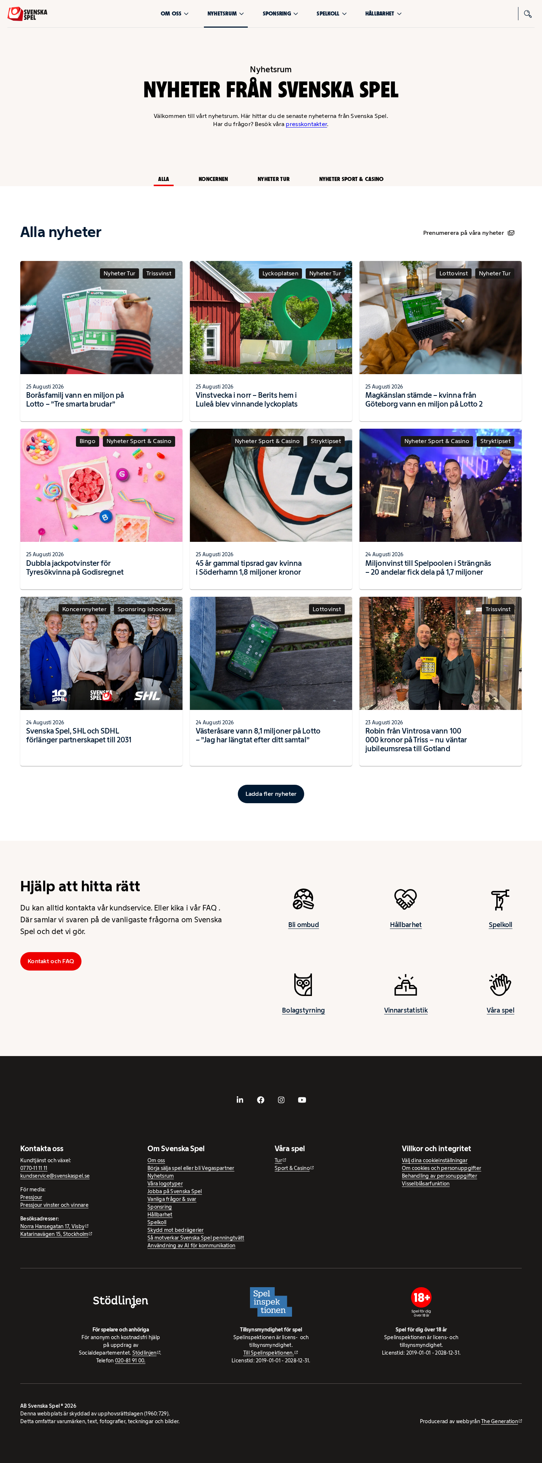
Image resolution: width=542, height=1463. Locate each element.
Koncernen (213, 178)
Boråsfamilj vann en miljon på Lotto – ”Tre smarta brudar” (75, 399)
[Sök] (528, 13)
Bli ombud (303, 925)
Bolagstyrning (303, 1010)
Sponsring (277, 13)
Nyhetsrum (222, 13)
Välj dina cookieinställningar (435, 1160)
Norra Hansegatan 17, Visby (52, 1226)
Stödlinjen (144, 1352)
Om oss (171, 13)
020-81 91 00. (130, 1360)
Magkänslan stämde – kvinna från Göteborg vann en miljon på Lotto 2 (424, 399)
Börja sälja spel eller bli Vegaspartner (190, 1168)
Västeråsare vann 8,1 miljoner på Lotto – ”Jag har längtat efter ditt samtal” (258, 735)
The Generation (499, 1421)
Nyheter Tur (273, 178)
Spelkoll (328, 13)
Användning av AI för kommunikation (191, 1245)
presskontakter (306, 124)
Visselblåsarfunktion (425, 1183)
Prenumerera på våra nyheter (463, 232)
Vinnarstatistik (406, 1010)
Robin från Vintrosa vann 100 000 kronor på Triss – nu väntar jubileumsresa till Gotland (416, 740)
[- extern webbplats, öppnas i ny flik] (240, 1100)
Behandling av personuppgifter (439, 1176)
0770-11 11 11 (34, 1168)
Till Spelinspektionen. (268, 1352)
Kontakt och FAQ (51, 961)
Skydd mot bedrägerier (175, 1230)
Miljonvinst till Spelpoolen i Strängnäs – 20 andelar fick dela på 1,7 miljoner (428, 568)
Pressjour (31, 1197)
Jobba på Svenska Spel (174, 1191)
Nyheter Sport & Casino (351, 178)
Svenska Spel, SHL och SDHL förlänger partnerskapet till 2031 (78, 735)
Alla (163, 178)
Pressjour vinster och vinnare (54, 1205)
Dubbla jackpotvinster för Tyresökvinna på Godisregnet (75, 568)
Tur (278, 1160)
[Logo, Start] (27, 14)
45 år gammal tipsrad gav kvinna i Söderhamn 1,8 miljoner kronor (249, 568)
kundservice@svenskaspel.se (55, 1176)
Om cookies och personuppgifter (441, 1168)
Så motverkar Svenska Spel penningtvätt (195, 1237)
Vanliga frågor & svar (172, 1199)
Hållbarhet (380, 13)
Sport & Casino (292, 1168)
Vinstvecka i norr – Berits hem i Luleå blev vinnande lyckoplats (247, 399)
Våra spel (500, 1010)
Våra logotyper (165, 1183)
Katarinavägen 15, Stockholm (54, 1234)
